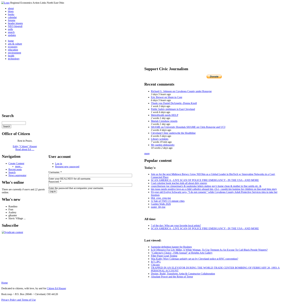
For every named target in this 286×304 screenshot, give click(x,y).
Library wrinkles (159, 139)
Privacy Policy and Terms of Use (18, 299)
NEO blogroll (15, 26)
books (11, 14)
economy (13, 46)
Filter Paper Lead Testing (164, 255)
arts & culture (15, 43)
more (147, 153)
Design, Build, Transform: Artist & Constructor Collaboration (183, 273)
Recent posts (15, 169)
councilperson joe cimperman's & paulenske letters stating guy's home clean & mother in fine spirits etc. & (206, 186)
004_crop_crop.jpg (161, 198)
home (11, 40)
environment (14, 52)
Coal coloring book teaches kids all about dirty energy (179, 183)
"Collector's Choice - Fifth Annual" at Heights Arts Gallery (182, 252)
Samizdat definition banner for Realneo (171, 246)
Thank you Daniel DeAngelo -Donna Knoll (174, 103)
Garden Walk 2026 (161, 204)
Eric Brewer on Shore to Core (166, 97)
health (11, 55)
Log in (58, 163)
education (13, 49)
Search (12, 172)
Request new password (67, 166)
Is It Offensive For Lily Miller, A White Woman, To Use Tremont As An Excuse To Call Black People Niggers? (209, 249)
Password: (54, 181)
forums (11, 20)
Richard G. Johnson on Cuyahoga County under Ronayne (181, 91)
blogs (11, 11)
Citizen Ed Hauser (56, 288)
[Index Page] (5, 2)
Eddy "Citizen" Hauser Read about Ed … (25, 148)
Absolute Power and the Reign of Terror (172, 276)
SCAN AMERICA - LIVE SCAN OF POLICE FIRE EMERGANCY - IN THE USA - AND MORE (205, 180)
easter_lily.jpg (158, 207)
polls (10, 29)
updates (12, 35)
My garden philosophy (163, 144)
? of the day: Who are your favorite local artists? (176, 225)
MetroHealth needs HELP (164, 115)
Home (4, 282)
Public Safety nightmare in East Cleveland (173, 109)
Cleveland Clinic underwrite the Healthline (173, 133)
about (11, 8)
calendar (12, 17)
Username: (55, 172)
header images (15, 23)
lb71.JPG (156, 261)
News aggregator (17, 175)
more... (18, 166)
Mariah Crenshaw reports (164, 121)
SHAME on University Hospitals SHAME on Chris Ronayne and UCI (188, 127)
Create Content (16, 163)
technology (14, 58)
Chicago (155, 264)
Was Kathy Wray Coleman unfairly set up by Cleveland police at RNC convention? (194, 258)
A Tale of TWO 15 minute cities (168, 201)
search (11, 32)
